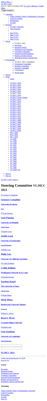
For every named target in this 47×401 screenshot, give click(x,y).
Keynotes (18, 45)
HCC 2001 (14, 137)
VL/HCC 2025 (15, 85)
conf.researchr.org (11, 358)
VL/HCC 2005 (15, 128)
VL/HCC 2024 (15, 87)
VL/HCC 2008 (15, 122)
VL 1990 (13, 159)
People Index (19, 73)
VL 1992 (13, 155)
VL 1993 (13, 153)
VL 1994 (13, 151)
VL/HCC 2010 (15, 118)
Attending (9, 14)
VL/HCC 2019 (15, 100)
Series (12, 79)
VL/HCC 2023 (15, 89)
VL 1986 (13, 168)
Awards (13, 23)
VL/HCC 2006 (15, 126)
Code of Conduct (16, 19)
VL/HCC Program (17, 27)
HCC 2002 (14, 135)
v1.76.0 (22, 358)
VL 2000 (13, 139)
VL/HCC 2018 (15, 102)
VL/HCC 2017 (15, 104)
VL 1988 (13, 164)
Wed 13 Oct (14, 39)
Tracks (7, 41)
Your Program (15, 29)
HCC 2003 (14, 133)
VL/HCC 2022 (15, 91)
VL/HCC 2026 (15, 83)
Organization (10, 60)
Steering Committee (22, 68)
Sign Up (4, 399)
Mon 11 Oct (14, 35)
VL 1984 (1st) (15, 170)
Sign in (8, 174)
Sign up (8, 176)
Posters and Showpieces (23, 56)
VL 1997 (13, 145)
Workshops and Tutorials (24, 49)
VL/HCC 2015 (15, 108)
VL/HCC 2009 (15, 120)
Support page (5, 360)
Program (8, 25)
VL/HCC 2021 (6, 180)
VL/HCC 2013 (15, 112)
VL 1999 (13, 141)
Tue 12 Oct (14, 37)
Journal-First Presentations (24, 54)
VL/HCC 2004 (15, 131)
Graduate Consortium (22, 52)
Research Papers (20, 47)
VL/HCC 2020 (15, 95)
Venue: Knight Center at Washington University (27, 16)
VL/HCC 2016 (15, 106)
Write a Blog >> (7, 2)
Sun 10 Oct (14, 33)
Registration (14, 21)
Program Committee (22, 66)
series (15, 180)
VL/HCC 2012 (15, 114)
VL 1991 (13, 157)
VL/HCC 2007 (15, 124)
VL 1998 (13, 143)
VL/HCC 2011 (15, 116)
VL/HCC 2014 (15, 110)
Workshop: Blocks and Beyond (26, 58)
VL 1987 (13, 166)
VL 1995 (13, 149)
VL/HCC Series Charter (18, 97)
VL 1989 (13, 162)
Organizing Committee (23, 64)
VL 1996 (13, 147)
